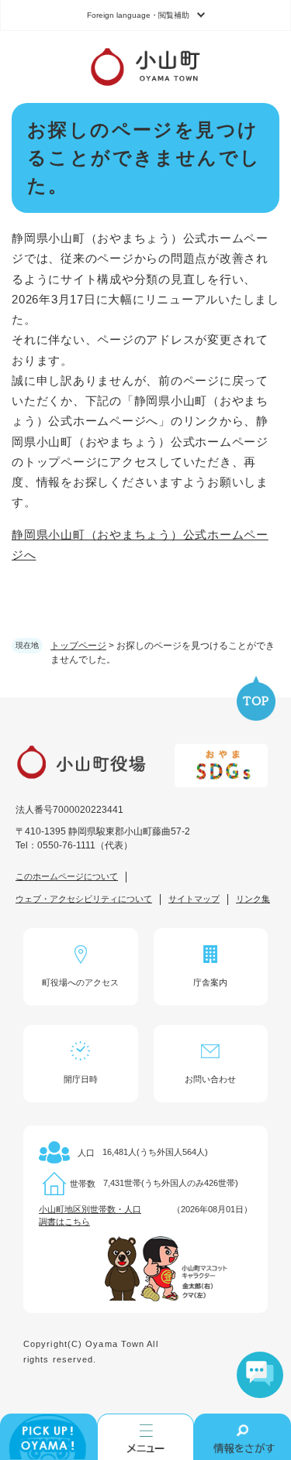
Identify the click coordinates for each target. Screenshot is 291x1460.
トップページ (78, 645)
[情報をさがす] (242, 1437)
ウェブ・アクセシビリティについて (84, 898)
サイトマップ (194, 898)
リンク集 (253, 898)
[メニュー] (145, 1437)
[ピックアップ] (48, 1437)
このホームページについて (67, 876)
